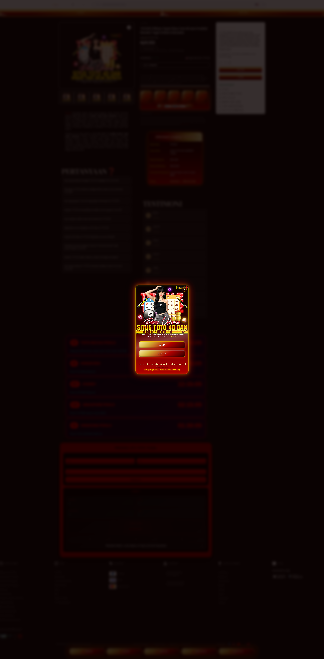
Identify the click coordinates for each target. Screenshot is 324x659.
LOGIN (162, 345)
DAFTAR (162, 353)
